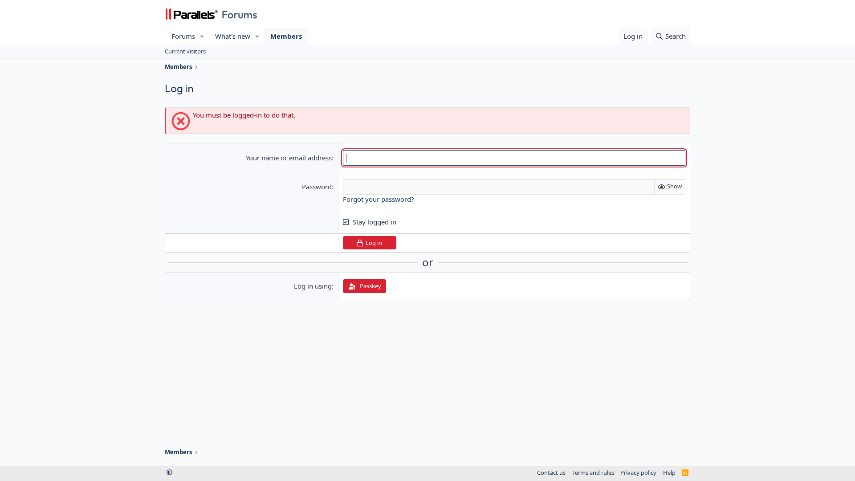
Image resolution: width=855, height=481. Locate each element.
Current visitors (185, 51)
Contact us (551, 473)
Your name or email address (289, 157)
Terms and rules (593, 473)
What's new (232, 36)
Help (669, 473)
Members (286, 36)
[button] (202, 36)
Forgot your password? (378, 199)
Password (317, 186)
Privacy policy (638, 473)
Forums (183, 36)
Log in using (313, 285)
